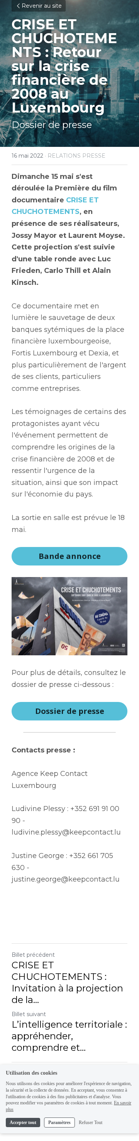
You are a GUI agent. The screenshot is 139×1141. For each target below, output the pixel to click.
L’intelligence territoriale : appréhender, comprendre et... (69, 1036)
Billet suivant (29, 1014)
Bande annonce (70, 556)
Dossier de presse (69, 711)
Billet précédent (33, 954)
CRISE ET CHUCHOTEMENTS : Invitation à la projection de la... (67, 982)
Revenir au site (42, 5)
